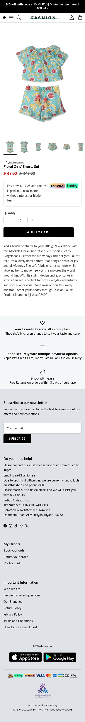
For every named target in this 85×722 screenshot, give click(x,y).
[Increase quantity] (32, 220)
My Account (11, 563)
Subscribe (17, 438)
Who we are (11, 589)
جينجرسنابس (16, 162)
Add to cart (38, 232)
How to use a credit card (20, 627)
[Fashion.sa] (45, 18)
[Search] (21, 17)
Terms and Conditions (18, 621)
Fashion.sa (46, 646)
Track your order (14, 550)
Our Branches (12, 601)
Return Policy (12, 608)
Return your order (15, 557)
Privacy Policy (12, 614)
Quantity (9, 213)
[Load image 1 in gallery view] (42, 82)
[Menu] (11, 17)
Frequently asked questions (21, 595)
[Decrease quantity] (8, 220)
